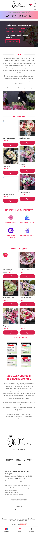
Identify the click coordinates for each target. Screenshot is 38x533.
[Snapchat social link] (34, 6)
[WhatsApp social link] (13, 499)
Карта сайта (19, 510)
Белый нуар (6, 166)
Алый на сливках (25, 138)
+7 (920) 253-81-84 (19, 478)
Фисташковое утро (8, 298)
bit (23, 524)
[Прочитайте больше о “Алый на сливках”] (27, 143)
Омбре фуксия (7, 326)
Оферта (19, 506)
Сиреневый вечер (25, 298)
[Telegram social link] (34, 9)
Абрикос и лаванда (9, 138)
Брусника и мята (25, 192)
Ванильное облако (8, 194)
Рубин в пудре (7, 270)
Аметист (22, 164)
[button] (10, 145)
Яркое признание (25, 326)
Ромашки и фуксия (26, 270)
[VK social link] (34, 4)
